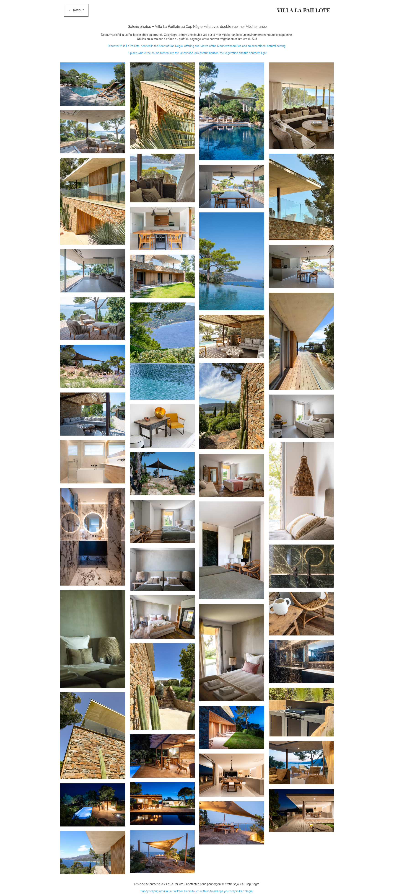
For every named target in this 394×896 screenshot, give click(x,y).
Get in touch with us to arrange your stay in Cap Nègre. (218, 891)
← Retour (76, 10)
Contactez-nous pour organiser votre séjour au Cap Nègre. (223, 884)
